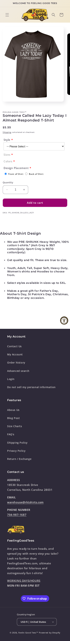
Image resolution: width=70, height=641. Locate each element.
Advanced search (18, 371)
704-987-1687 (16, 514)
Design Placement (16, 168)
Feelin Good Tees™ (28, 632)
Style (7, 140)
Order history (16, 362)
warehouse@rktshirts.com (25, 502)
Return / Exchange (19, 459)
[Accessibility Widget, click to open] (64, 321)
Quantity (8, 182)
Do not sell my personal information (31, 387)
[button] (7, 15)
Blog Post (13, 418)
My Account (15, 354)
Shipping (7, 132)
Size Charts (14, 426)
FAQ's (10, 434)
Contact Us (14, 346)
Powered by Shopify (49, 632)
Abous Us (13, 410)
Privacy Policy (16, 450)
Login (11, 379)
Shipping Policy (17, 442)
